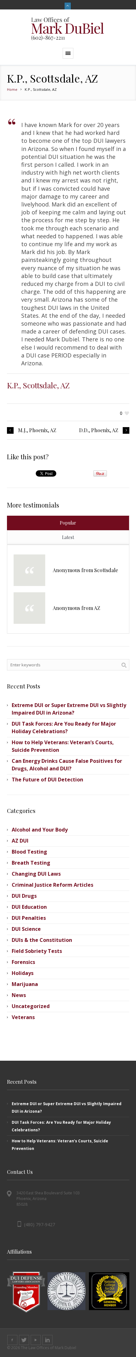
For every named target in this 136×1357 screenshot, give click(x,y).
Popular (68, 523)
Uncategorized (31, 1006)
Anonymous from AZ (76, 608)
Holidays (23, 973)
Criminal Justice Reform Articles (52, 884)
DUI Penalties (29, 917)
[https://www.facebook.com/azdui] (12, 1340)
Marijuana (25, 984)
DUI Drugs (24, 895)
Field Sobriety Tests (37, 951)
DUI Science (26, 928)
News (19, 995)
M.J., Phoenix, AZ (37, 430)
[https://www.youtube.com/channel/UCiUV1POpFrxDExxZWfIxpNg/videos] (36, 1340)
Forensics (23, 962)
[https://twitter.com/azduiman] (24, 1340)
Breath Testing (31, 862)
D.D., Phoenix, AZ (98, 430)
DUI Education (29, 906)
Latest (68, 537)
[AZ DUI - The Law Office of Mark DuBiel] (68, 29)
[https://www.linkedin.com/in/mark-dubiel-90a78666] (47, 1340)
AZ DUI (20, 840)
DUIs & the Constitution (42, 940)
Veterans (23, 1017)
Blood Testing (29, 851)
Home (12, 89)
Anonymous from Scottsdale (85, 570)
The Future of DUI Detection (47, 779)
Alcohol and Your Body (40, 829)
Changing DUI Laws (36, 873)
